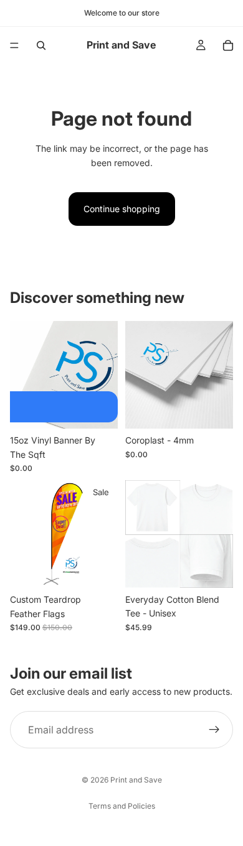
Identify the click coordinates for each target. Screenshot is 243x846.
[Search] (41, 45)
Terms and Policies (121, 806)
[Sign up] (214, 730)
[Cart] (228, 45)
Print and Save (136, 779)
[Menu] (14, 45)
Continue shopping (121, 208)
